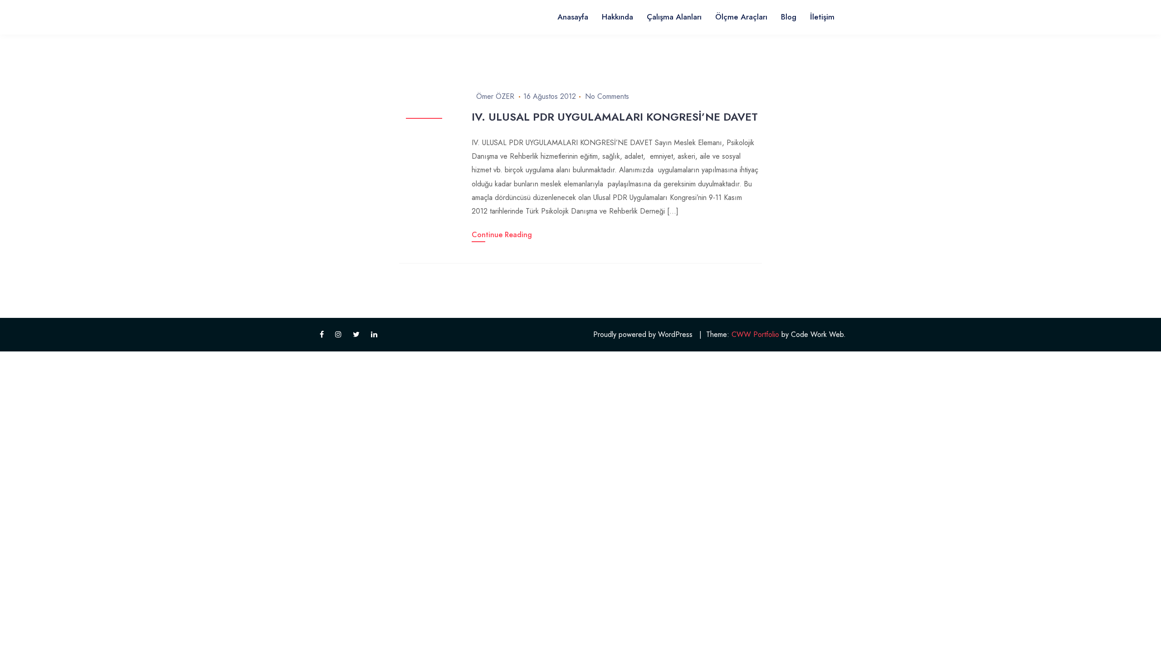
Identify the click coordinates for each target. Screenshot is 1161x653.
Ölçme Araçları (741, 16)
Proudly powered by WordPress (643, 334)
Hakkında (617, 16)
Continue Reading (502, 234)
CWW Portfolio (755, 334)
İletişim (822, 16)
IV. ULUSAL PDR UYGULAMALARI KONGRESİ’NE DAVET (615, 117)
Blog (788, 16)
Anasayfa (572, 16)
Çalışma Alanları (674, 16)
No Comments (607, 96)
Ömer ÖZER (495, 96)
